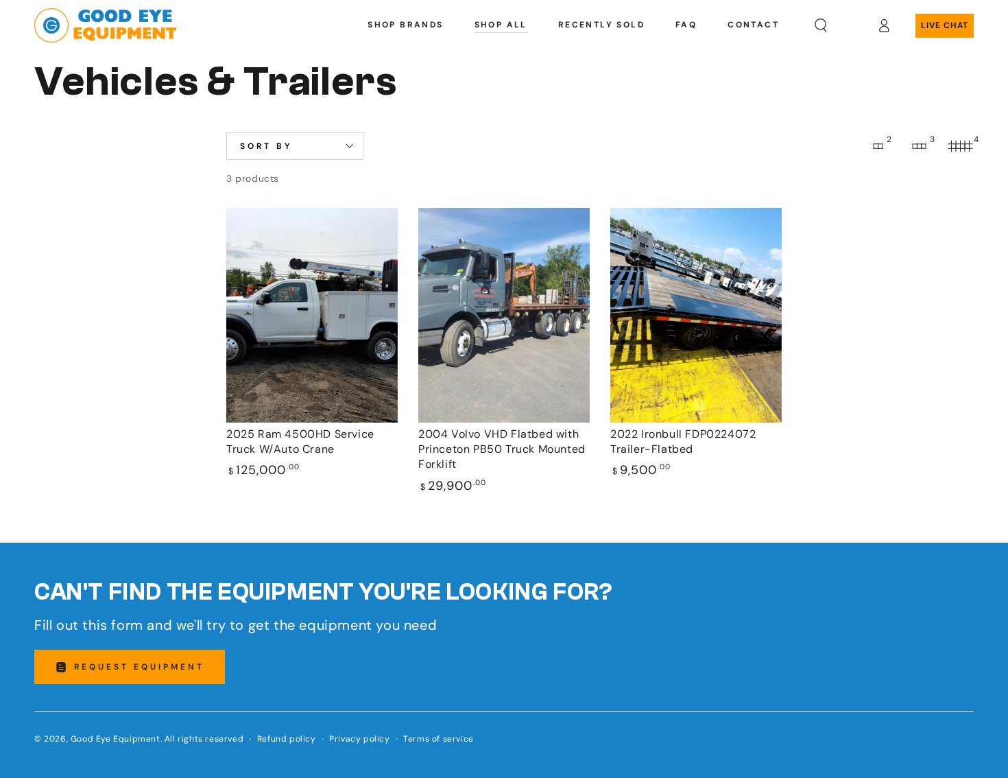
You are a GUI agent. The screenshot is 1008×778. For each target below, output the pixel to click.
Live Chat (944, 25)
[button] (820, 25)
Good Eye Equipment (115, 738)
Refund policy (286, 738)
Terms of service (438, 738)
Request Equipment (139, 666)
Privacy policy (359, 738)
